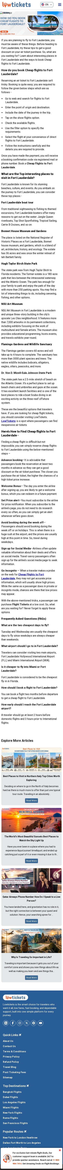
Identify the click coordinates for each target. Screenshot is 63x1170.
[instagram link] (19, 1023)
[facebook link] (13, 1023)
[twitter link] (26, 1023)
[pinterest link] (33, 1023)
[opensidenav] (59, 4)
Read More (31, 800)
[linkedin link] (6, 1023)
